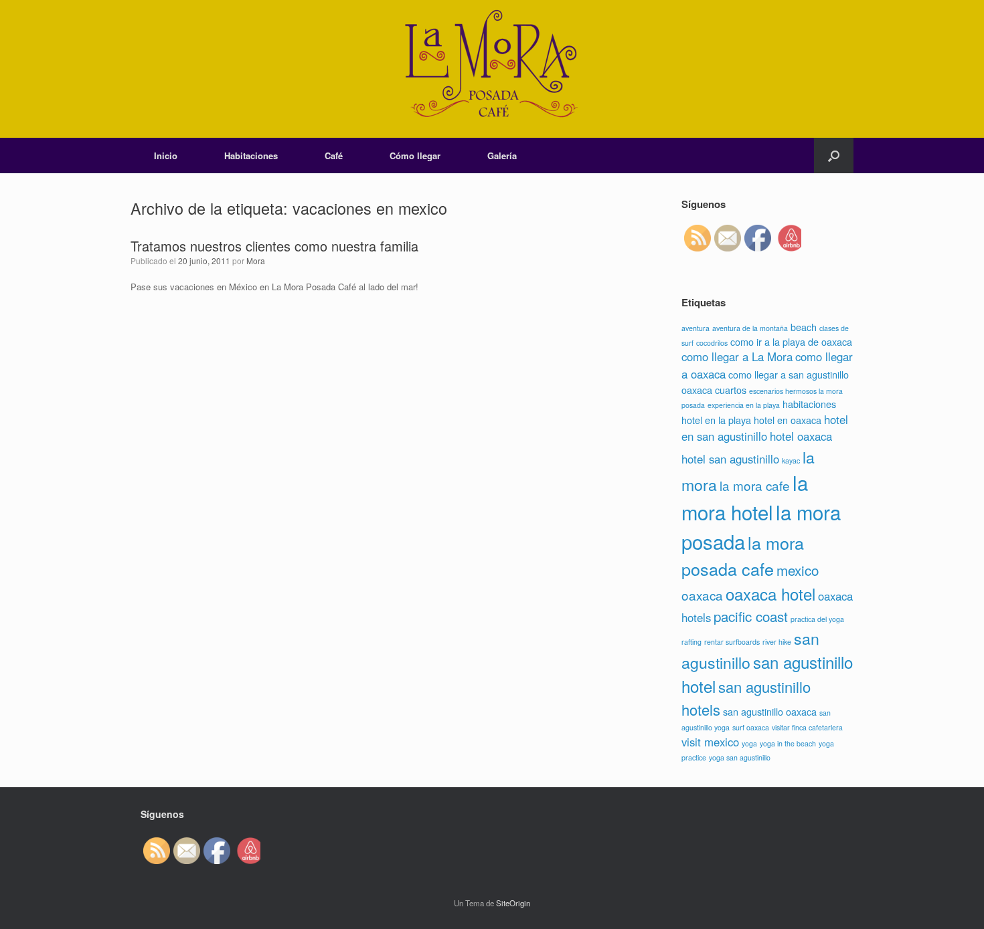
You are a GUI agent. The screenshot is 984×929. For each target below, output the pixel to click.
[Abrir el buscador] (833, 155)
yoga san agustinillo (739, 757)
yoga (749, 743)
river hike (776, 642)
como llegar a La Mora (737, 356)
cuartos (730, 390)
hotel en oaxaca (787, 420)
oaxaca (702, 595)
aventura (695, 328)
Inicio (165, 155)
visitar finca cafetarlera (807, 727)
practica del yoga (817, 619)
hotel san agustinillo (730, 459)
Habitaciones (251, 155)
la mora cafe (755, 485)
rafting (691, 642)
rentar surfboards (732, 642)
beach (804, 327)
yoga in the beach (788, 743)
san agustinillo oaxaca (770, 711)
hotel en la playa (716, 420)
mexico (797, 570)
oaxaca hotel (770, 593)
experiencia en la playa (744, 405)
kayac (791, 460)
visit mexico (710, 742)
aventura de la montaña (750, 328)
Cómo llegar (415, 155)
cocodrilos (712, 343)
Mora (255, 260)
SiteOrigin (513, 903)
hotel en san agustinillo (764, 427)
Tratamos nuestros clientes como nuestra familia (274, 245)
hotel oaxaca (801, 436)
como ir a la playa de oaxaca (791, 341)
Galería (502, 155)
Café (334, 155)
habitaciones (809, 404)
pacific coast (751, 616)
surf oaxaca (750, 727)
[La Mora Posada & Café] (492, 69)
